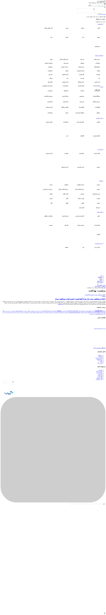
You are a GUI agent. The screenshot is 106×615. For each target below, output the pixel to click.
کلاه (51, 203)
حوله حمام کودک (19, 311)
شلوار (51, 193)
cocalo (63, 311)
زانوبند (98, 189)
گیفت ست (81, 207)
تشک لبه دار (97, 225)
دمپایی (50, 184)
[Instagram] (104, 4)
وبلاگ (101, 279)
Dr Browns (70, 311)
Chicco (59, 311)
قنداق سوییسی (96, 135)
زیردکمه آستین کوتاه (63, 189)
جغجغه (66, 247)
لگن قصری (81, 74)
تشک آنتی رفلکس (48, 216)
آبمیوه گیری (97, 90)
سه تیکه (98, 207)
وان (99, 78)
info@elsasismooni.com (99, 328)
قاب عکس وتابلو (48, 28)
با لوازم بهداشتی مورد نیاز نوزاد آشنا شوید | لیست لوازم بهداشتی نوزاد (80, 299)
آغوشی (98, 122)
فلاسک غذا (81, 107)
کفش (67, 203)
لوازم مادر (100, 149)
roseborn (98, 310)
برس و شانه (97, 59)
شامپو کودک (77, 312)
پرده (51, 37)
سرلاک (98, 312)
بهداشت (103, 296)
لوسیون (98, 74)
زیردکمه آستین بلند (79, 189)
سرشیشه (82, 96)
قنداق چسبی (46, 312)
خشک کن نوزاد (12, 311)
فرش (67, 28)
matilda (86, 311)
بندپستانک (66, 90)
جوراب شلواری (80, 184)
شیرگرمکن (65, 101)
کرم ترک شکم (64, 167)
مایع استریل (65, 85)
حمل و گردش (99, 118)
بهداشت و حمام (99, 55)
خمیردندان (65, 63)
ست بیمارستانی (96, 193)
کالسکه (82, 135)
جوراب (98, 184)
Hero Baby (76, 311)
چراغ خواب (97, 46)
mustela (89, 311)
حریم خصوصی (99, 359)
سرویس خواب (80, 225)
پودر (67, 78)
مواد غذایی (49, 112)
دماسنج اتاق (97, 66)
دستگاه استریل (96, 96)
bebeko (55, 311)
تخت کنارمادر (65, 216)
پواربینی (82, 78)
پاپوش (50, 198)
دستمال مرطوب (48, 63)
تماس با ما (100, 282)
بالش (98, 216)
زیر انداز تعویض (64, 66)
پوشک (51, 78)
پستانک (98, 112)
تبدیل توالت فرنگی (64, 59)
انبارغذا (82, 90)
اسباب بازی (97, 247)
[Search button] (90, 5)
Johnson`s (83, 311)
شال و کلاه (65, 193)
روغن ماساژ (81, 66)
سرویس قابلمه (96, 101)
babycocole (51, 311)
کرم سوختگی (81, 82)
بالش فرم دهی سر (79, 216)
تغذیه (101, 86)
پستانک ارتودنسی (8, 312)
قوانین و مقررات (99, 357)
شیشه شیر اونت (65, 312)
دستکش (66, 184)
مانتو (67, 198)
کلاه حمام (50, 82)
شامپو (98, 70)
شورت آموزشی (80, 70)
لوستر (98, 37)
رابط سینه (81, 153)
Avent (44, 311)
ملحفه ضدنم (26, 312)
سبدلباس (50, 66)
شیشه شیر (49, 101)
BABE (48, 311)
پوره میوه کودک (99, 313)
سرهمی (82, 193)
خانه (102, 276)
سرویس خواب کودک (92, 312)
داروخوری (50, 90)
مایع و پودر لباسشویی (47, 85)
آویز (83, 247)
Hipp (80, 311)
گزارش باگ (100, 363)
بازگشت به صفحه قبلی (99, 286)
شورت (98, 198)
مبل (83, 37)
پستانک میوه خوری (79, 112)
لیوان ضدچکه (49, 107)
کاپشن (82, 203)
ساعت (82, 28)
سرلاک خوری (65, 96)
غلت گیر (66, 225)
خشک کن (97, 63)
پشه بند (50, 225)
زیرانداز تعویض (7, 311)
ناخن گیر (50, 74)
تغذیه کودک (100, 375)
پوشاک (101, 180)
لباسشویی (50, 70)
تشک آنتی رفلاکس (30, 311)
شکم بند (66, 153)
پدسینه (98, 167)
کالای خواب (100, 212)
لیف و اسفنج (65, 74)
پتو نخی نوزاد (22, 312)
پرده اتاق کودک (13, 312)
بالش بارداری (97, 153)
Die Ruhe (65, 311)
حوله (51, 59)
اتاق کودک (100, 24)
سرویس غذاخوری (48, 96)
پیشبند (66, 112)
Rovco (103, 311)
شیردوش (82, 101)
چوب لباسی (97, 82)
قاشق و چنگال (64, 107)
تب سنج (82, 59)
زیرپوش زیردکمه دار (47, 189)
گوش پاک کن (81, 85)
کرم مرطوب (65, 82)
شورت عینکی (81, 198)
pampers (93, 311)
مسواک (82, 63)
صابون (66, 70)
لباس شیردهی (49, 153)
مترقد (66, 37)
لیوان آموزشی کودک (37, 312)
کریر (67, 135)
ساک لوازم (65, 122)
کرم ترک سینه (80, 167)
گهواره (98, 234)
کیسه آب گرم (96, 85)
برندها (101, 278)
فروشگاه (100, 277)
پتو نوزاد (18, 312)
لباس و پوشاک (99, 378)
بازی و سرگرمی (99, 243)
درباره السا (100, 281)
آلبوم (99, 28)
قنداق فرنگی (50, 312)
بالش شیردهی (36, 311)
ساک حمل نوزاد (80, 122)
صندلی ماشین (49, 122)
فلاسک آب (97, 107)
